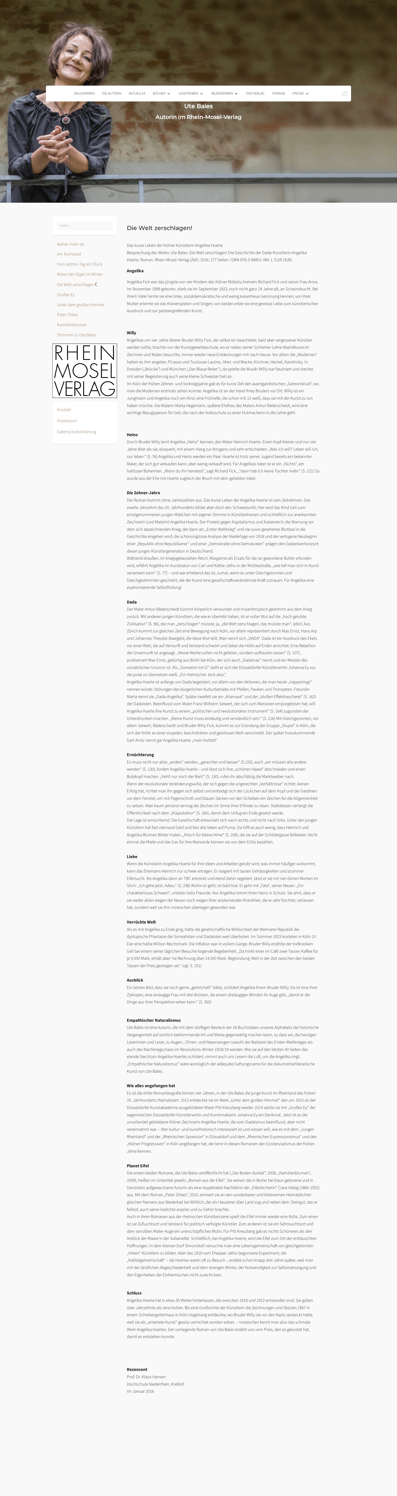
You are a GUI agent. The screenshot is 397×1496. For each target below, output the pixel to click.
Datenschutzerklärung (76, 432)
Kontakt (64, 410)
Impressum (67, 421)
